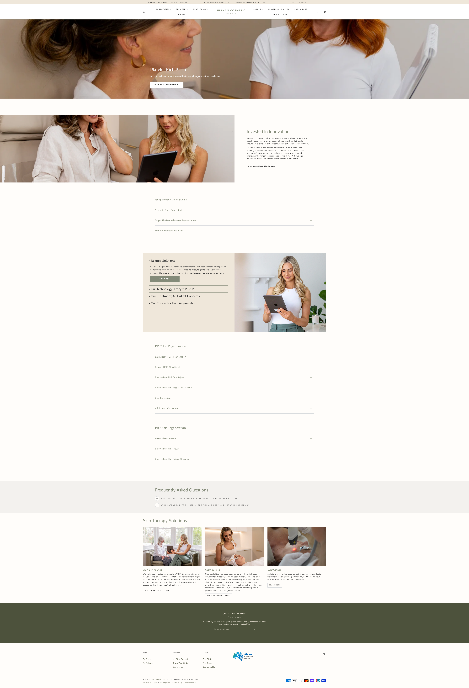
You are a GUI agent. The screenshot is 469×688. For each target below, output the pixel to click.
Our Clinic (207, 659)
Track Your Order (181, 663)
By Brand (147, 659)
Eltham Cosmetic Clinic (157, 679)
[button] (144, 12)
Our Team (207, 663)
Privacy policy (177, 682)
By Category (149, 663)
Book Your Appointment (167, 85)
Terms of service (190, 682)
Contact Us (178, 667)
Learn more (275, 585)
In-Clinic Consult (180, 659)
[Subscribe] (254, 629)
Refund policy (165, 682)
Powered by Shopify (150, 682)
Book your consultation (157, 590)
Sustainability (209, 667)
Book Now (165, 279)
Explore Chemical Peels (218, 596)
